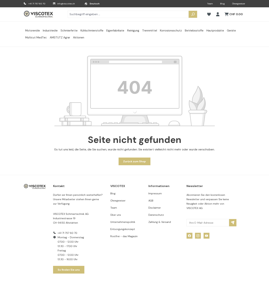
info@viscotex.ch (66, 3)
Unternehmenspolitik (122, 222)
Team (210, 3)
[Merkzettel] (209, 14)
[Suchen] (192, 14)
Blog (222, 3)
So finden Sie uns (69, 269)
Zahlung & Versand (159, 222)
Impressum (155, 193)
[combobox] (128, 14)
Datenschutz (156, 214)
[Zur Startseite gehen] (38, 14)
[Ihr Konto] (217, 14)
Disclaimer (154, 207)
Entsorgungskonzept (122, 229)
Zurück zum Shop (134, 161)
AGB (150, 200)
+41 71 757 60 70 (36, 3)
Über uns (115, 214)
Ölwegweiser (238, 3)
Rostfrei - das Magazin (124, 236)
